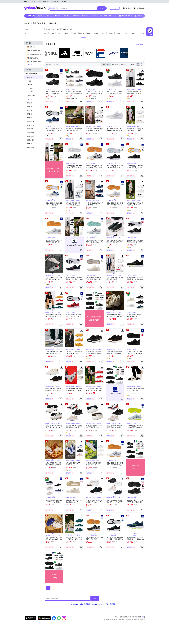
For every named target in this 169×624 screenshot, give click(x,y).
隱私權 (135, 619)
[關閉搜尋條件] (57, 8)
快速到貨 (67, 15)
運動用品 (29, 144)
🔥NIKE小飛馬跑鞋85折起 (34, 54)
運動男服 (29, 106)
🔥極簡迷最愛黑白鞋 (32, 58)
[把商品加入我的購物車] (60, 101)
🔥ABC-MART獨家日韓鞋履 (35, 50)
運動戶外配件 (30, 147)
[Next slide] (62, 77)
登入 (114, 8)
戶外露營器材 (30, 132)
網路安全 (128, 619)
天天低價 (76, 15)
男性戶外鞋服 (30, 121)
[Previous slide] (46, 77)
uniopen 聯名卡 (126, 15)
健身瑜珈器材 (30, 136)
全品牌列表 (139, 44)
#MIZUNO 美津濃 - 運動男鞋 (80, 604)
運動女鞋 (29, 103)
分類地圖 (142, 619)
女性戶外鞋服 (30, 125)
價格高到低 (124, 64)
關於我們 (114, 619)
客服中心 (106, 619)
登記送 (49, 15)
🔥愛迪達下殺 (31, 47)
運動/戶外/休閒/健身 (31, 73)
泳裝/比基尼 (30, 129)
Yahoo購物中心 (35, 8)
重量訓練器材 (30, 140)
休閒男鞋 (29, 114)
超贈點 (139, 15)
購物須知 (121, 619)
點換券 (40, 15)
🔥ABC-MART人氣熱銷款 (34, 62)
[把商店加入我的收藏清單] (81, 250)
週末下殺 (103, 15)
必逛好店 (94, 15)
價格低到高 (115, 64)
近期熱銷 (131, 64)
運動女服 (29, 110)
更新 (143, 617)
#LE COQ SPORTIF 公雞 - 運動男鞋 (104, 604)
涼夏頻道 (85, 15)
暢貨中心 (58, 15)
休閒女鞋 (29, 118)
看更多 (111, 15)
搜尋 (94, 598)
